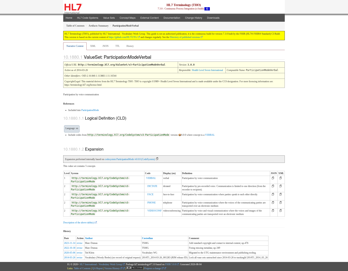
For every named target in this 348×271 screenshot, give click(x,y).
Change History (193, 17)
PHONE (151, 202)
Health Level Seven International (207, 70)
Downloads (213, 17)
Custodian (147, 238)
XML (93, 46)
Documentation (172, 17)
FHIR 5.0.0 (170, 264)
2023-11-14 (69, 243)
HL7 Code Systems (87, 17)
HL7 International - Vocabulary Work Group (101, 264)
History (130, 46)
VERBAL (210, 134)
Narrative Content (74, 46)
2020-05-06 (69, 252)
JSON (106, 46)
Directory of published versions (185, 37)
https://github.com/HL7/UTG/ (123, 37)
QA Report (97, 268)
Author (89, 238)
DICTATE (152, 186)
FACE (150, 194)
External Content (149, 17)
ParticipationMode (90, 110)
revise (79, 243)
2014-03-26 (69, 257)
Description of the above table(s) (78, 222)
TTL (117, 46)
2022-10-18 (69, 247)
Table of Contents (82, 268)
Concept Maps (128, 17)
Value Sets (109, 17)
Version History (112, 268)
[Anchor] (154, 56)
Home (69, 17)
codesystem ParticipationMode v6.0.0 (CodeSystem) (130, 159)
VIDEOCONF (154, 210)
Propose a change (153, 268)
